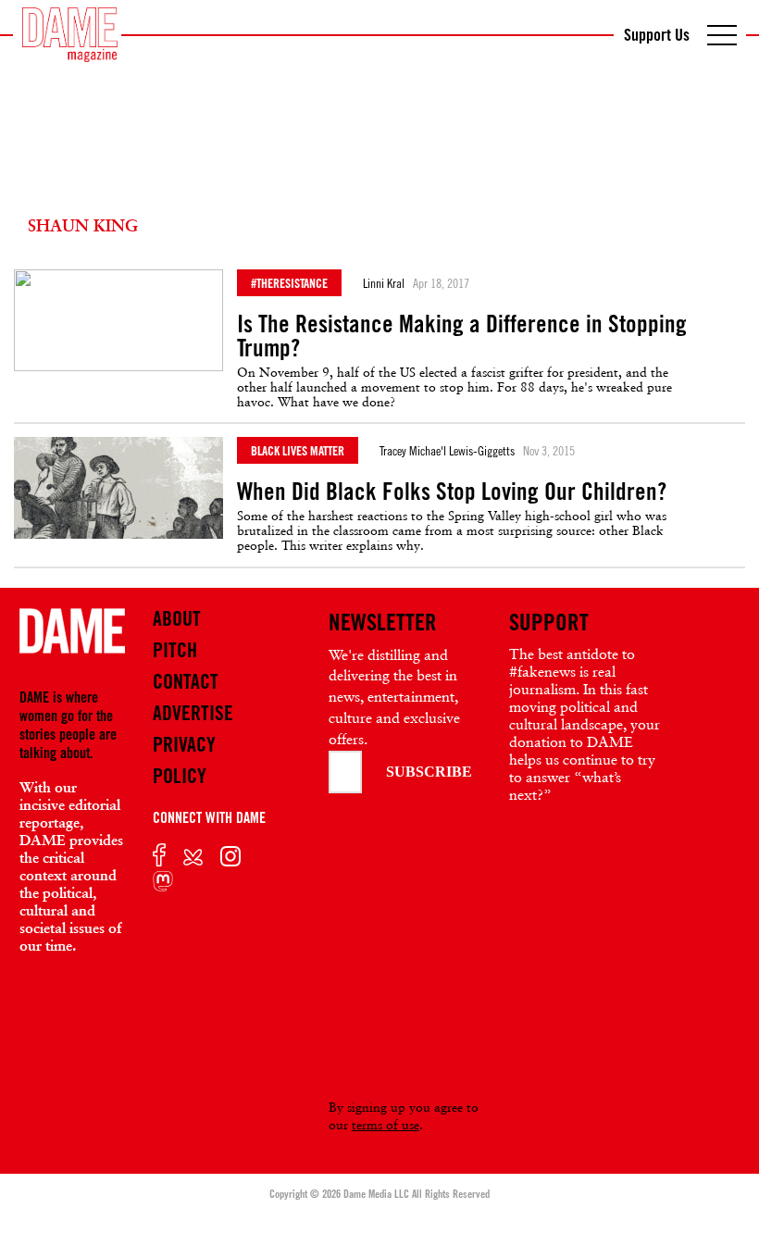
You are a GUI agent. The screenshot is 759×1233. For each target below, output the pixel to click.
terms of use (385, 1124)
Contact (185, 681)
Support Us (657, 34)
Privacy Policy (184, 760)
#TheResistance (289, 283)
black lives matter (297, 450)
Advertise (193, 713)
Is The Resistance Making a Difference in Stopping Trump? (462, 336)
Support (549, 622)
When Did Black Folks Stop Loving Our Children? (451, 492)
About (177, 618)
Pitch (175, 650)
